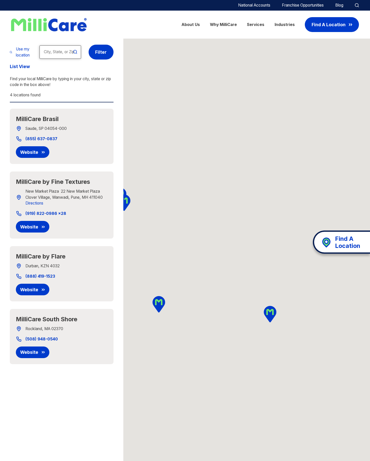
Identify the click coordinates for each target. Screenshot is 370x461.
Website (29, 152)
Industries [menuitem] (285, 24)
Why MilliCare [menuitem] (223, 24)
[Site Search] (357, 5)
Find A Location (329, 24)
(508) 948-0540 (41, 339)
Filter (101, 52)
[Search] (75, 52)
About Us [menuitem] (190, 24)
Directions (34, 203)
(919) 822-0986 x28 (45, 214)
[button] (159, 304)
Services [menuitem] (255, 24)
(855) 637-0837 (41, 139)
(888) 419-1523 (40, 276)
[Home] (49, 25)
